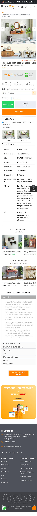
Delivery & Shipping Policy (26, 472)
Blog (2, 475)
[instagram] (10, 452)
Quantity (5, 98)
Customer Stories (26, 477)
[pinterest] (21, 452)
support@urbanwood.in (12, 447)
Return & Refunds (26, 461)
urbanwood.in (20, 506)
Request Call (33, 189)
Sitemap (4, 479)
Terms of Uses (24, 465)
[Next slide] (34, 29)
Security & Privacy (26, 468)
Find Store (19, 399)
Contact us (5, 465)
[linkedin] (13, 452)
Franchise (4, 482)
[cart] (29, 7)
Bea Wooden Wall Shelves (12, 252)
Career (3, 468)
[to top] (34, 508)
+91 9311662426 (10, 442)
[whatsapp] (4, 508)
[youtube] (17, 452)
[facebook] (6, 452)
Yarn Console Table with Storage (11, 283)
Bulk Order (5, 472)
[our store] (21, 7)
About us (4, 461)
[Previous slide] (2, 29)
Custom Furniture (26, 480)
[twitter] (2, 452)
